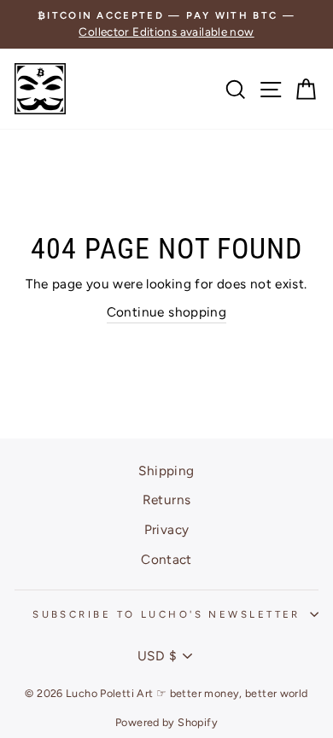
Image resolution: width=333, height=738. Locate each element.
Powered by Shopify (166, 722)
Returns (167, 499)
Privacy (167, 529)
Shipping (166, 470)
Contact (166, 559)
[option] (166, 24)
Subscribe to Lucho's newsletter (166, 614)
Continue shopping (167, 312)
